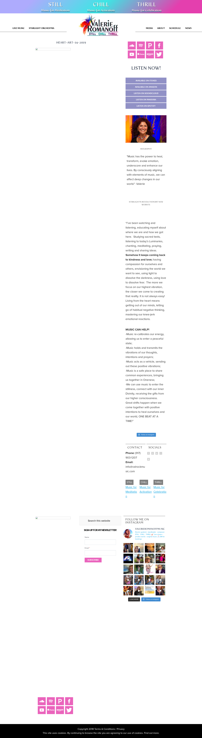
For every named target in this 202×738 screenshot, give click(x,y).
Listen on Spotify (146, 106)
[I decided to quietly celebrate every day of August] (149, 548)
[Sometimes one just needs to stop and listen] (149, 558)
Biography (146, 149)
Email (87, 548)
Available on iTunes (146, 80)
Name (87, 537)
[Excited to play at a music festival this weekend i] (139, 591)
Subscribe (93, 560)
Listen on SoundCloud (146, 93)
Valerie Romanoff (98, 26)
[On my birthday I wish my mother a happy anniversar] (128, 548)
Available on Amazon (146, 87)
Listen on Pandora (146, 99)
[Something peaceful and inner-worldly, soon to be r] (139, 580)
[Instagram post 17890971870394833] (128, 558)
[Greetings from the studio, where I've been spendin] (128, 569)
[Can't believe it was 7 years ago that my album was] (149, 591)
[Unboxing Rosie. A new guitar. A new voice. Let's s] (160, 548)
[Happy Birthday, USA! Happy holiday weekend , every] (139, 569)
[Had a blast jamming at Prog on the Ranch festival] (128, 591)
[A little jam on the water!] (149, 580)
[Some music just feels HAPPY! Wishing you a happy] (160, 580)
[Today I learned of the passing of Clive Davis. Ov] (160, 569)
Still (55, 4)
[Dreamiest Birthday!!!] (139, 548)
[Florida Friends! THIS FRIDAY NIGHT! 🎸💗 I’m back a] (160, 558)
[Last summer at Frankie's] (128, 580)
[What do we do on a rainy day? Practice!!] (160, 591)
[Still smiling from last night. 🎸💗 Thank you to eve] (139, 558)
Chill (101, 4)
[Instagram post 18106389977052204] (149, 569)
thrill (146, 4)
